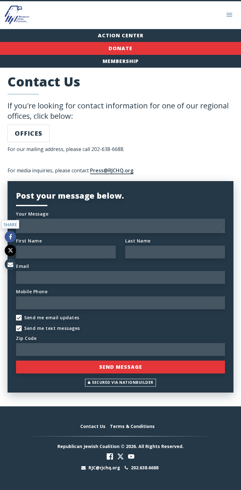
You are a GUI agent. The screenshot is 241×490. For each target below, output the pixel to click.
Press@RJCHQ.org (111, 170)
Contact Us (92, 426)
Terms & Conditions (132, 426)
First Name (29, 241)
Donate (120, 48)
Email (22, 266)
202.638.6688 (144, 468)
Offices (28, 133)
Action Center (120, 35)
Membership (121, 61)
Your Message (32, 214)
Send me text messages (52, 328)
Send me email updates (51, 318)
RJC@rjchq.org (104, 468)
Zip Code (26, 338)
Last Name (138, 241)
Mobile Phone (31, 292)
